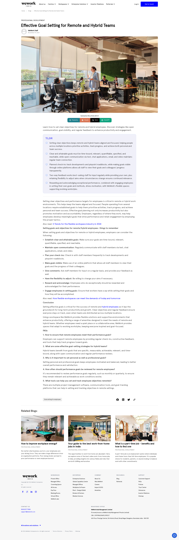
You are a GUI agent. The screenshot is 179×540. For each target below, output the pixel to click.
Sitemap (77, 531)
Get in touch (149, 4)
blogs (29, 11)
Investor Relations (97, 4)
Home (23, 11)
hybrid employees (110, 306)
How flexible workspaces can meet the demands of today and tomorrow (86, 298)
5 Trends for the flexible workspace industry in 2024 (77, 224)
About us (42, 4)
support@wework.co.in (28, 512)
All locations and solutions (29, 525)
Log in (136, 4)
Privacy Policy (69, 531)
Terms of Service (57, 531)
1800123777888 (26, 509)
